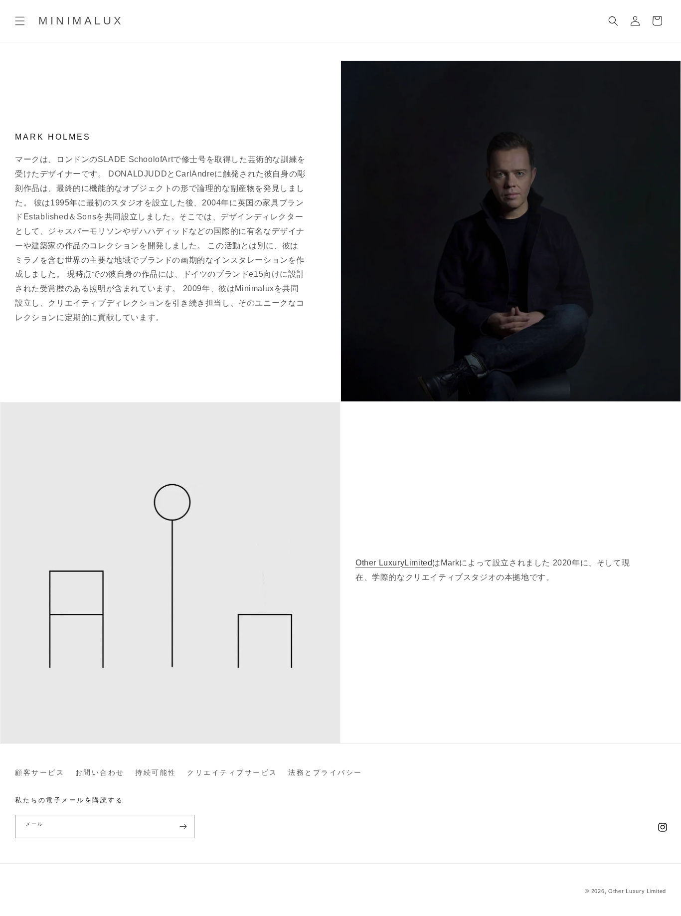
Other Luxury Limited (637, 891)
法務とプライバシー (325, 772)
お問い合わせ (100, 772)
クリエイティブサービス (232, 772)
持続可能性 (155, 772)
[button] (20, 21)
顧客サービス (39, 772)
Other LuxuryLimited (393, 562)
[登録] (183, 826)
